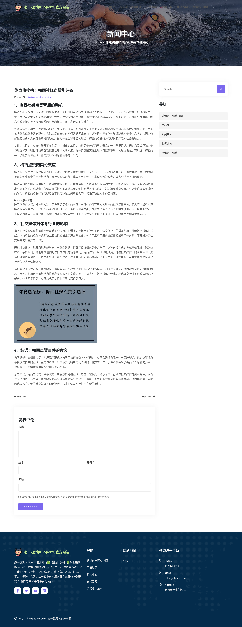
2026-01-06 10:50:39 (39, 97)
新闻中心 (167, 7)
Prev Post (22, 397)
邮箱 (90, 462)
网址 (21, 480)
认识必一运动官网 (130, 7)
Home (98, 42)
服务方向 (182, 7)
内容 (21, 427)
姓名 (22, 462)
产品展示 (151, 7)
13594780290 (172, 566)
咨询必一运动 (200, 7)
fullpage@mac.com (175, 578)
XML (125, 561)
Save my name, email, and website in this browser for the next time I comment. (65, 497)
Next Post (147, 397)
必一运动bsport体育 (59, 618)
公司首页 (110, 7)
